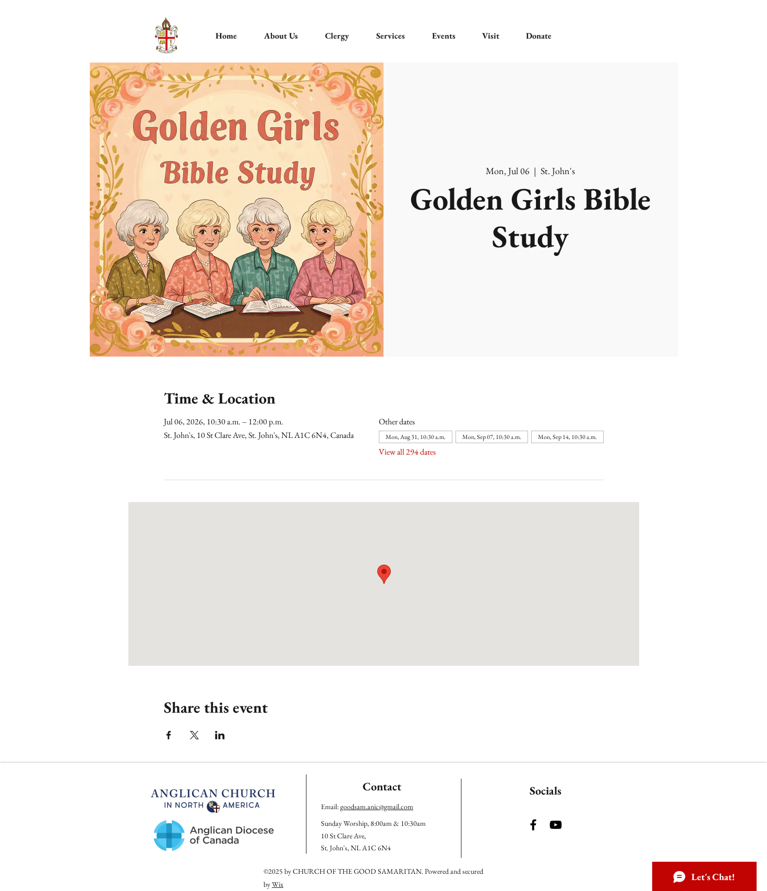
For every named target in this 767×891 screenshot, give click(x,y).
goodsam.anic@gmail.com (376, 806)
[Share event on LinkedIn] (220, 735)
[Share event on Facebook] (169, 735)
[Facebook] (533, 824)
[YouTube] (555, 824)
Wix (277, 884)
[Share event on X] (194, 735)
